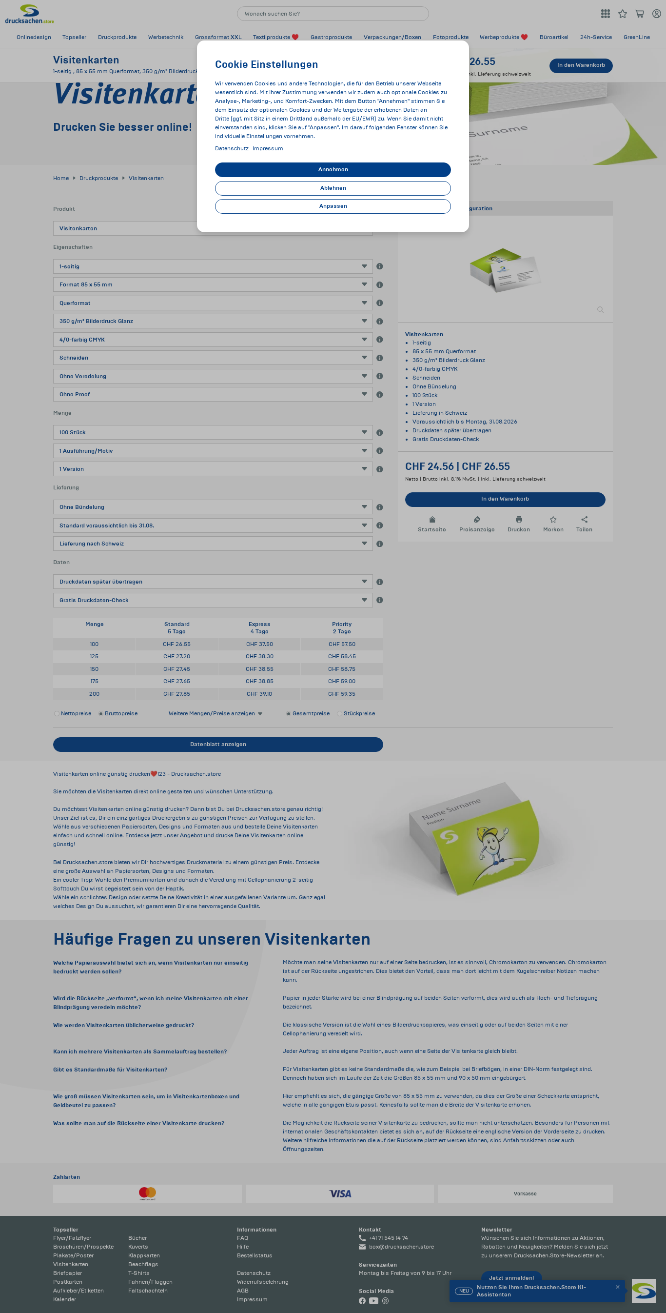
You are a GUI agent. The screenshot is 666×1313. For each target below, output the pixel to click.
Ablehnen (333, 188)
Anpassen (333, 206)
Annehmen (333, 169)
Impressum (268, 148)
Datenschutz (232, 148)
